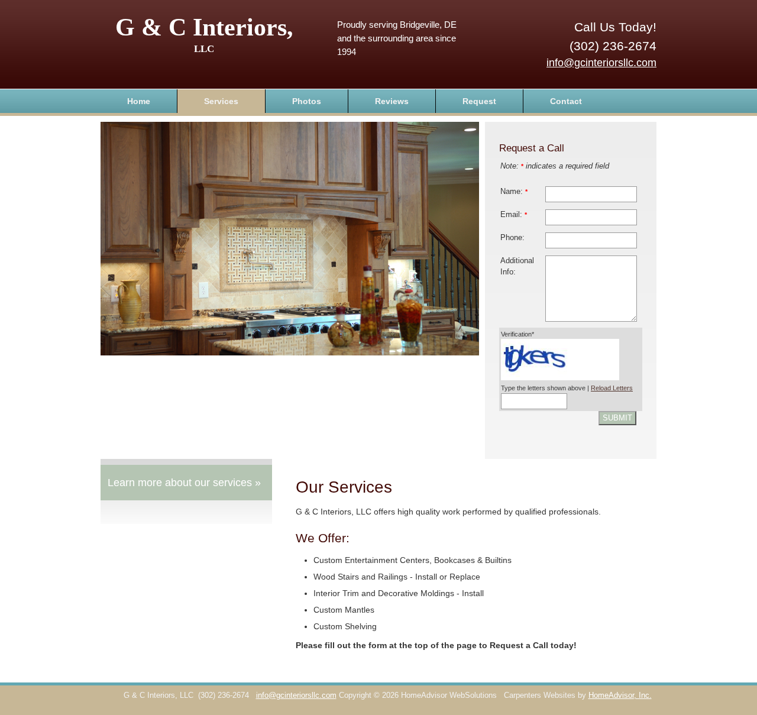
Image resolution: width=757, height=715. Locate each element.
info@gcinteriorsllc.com (601, 63)
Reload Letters (612, 388)
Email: (513, 215)
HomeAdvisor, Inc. (620, 695)
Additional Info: (517, 266)
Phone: (512, 238)
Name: (514, 191)
